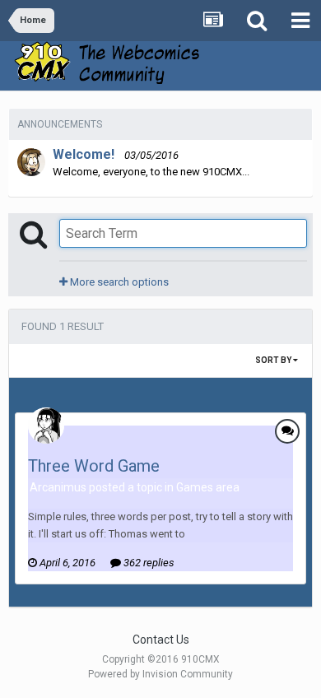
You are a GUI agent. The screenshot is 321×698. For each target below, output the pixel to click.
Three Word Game (94, 466)
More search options (118, 282)
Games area (208, 487)
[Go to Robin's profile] (31, 162)
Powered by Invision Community (160, 674)
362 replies (147, 562)
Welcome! (83, 154)
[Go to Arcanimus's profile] (46, 425)
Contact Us (161, 639)
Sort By (274, 360)
